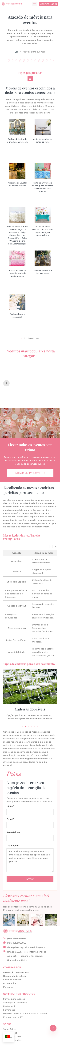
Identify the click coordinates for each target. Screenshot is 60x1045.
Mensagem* (13, 845)
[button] (34, 4)
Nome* (10, 806)
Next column (55, 546)
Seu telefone (13, 832)
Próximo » (33, 338)
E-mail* (10, 819)
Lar (16, 51)
